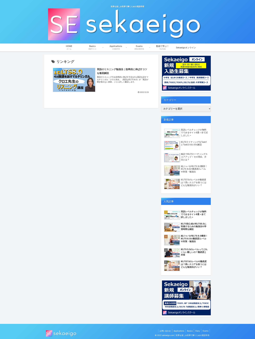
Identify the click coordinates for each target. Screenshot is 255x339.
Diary (197, 331)
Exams (205, 331)
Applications (179, 331)
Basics (190, 331)
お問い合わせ (165, 331)
